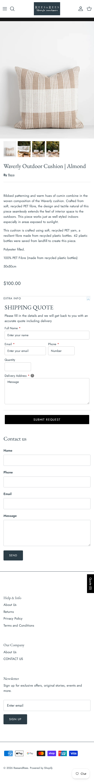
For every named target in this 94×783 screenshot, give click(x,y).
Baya (11, 175)
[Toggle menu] (5, 9)
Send (13, 555)
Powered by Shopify (41, 768)
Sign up (15, 719)
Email (10, 344)
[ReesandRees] (47, 8)
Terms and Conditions (18, 625)
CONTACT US (13, 658)
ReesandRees (21, 768)
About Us (9, 604)
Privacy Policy (13, 618)
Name (7, 450)
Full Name (13, 328)
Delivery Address (24, 375)
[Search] (14, 9)
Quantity (10, 360)
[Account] (79, 9)
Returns (8, 611)
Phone (53, 344)
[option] (47, 80)
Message (10, 516)
